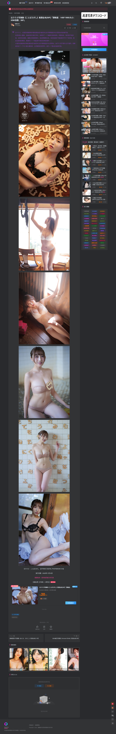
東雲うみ (94, 230)
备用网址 (37, 725)
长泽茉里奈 (102, 223)
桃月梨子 (86, 235)
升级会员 (31, 725)
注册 (50, 686)
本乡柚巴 (102, 226)
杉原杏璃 (86, 211)
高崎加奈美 (102, 240)
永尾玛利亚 (94, 218)
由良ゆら (102, 233)
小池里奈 (102, 245)
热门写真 (85, 142)
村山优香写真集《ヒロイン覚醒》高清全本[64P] (99, 185)
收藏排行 (101, 142)
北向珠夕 (86, 245)
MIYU (102, 218)
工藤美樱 (86, 226)
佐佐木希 (102, 235)
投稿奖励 (66, 3)
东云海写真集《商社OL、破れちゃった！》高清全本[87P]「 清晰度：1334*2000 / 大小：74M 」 (98, 84)
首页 (11, 13)
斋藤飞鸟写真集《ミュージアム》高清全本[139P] (99, 163)
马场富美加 (102, 228)
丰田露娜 (102, 213)
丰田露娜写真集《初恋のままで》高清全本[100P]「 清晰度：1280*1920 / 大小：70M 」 (98, 111)
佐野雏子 (94, 245)
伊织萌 (86, 240)
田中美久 (102, 238)
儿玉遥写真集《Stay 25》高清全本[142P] (99, 52)
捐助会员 (48, 2)
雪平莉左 (94, 216)
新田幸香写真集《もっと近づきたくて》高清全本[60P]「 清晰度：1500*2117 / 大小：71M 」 (98, 91)
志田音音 (102, 211)
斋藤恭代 (86, 221)
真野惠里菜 (86, 228)
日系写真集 (17, 13)
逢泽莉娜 (86, 223)
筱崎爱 (102, 230)
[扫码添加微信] (112, 715)
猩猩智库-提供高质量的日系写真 (45, 727)
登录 (40, 686)
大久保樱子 (94, 226)
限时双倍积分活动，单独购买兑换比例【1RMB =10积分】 (27, 9)
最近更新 (90, 142)
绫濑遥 (86, 233)
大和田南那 (102, 216)
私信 (75, 24)
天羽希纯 (86, 218)
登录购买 (71, 603)
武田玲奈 (102, 221)
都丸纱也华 (94, 223)
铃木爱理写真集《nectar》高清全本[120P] (99, 155)
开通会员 (109, 3)
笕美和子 (94, 238)
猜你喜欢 (96, 142)
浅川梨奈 (86, 230)
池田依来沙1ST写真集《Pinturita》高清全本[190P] (99, 170)
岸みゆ (86, 247)
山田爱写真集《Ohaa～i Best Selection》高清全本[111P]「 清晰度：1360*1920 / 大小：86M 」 (98, 131)
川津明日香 (94, 233)
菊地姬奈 (86, 216)
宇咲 (94, 247)
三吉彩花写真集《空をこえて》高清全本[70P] (99, 193)
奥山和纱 (94, 235)
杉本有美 (94, 211)
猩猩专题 (39, 3)
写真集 (24, 2)
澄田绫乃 (86, 243)
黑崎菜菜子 (94, 221)
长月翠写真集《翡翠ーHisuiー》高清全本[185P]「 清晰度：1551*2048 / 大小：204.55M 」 (98, 118)
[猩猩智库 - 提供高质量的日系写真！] (6, 724)
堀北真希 (94, 240)
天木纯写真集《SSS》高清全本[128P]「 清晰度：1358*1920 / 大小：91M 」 (98, 76)
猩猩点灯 (17, 23)
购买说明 (58, 3)
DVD (31, 3)
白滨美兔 (102, 247)
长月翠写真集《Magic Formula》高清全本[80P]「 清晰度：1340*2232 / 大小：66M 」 (98, 125)
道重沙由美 (94, 243)
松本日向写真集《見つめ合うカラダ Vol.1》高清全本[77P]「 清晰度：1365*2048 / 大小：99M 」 (98, 104)
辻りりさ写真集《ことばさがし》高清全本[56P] (43, 19)
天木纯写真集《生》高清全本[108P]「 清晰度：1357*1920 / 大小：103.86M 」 (98, 97)
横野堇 (102, 243)
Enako (86, 238)
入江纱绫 (94, 213)
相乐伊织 (86, 213)
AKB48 (94, 228)
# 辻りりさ (14, 617)
